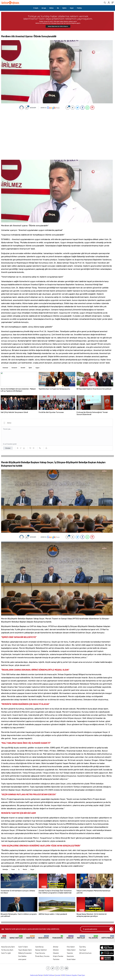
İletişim (41, 975)
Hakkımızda (34, 975)
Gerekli (23, 367)
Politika (79, 8)
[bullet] (33, 448)
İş (18, 869)
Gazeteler (30, 937)
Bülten (51, 8)
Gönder (8, 448)
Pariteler (81, 937)
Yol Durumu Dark (7, 950)
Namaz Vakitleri (16, 937)
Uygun (37, 367)
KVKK (63, 975)
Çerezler (58, 975)
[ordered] (30, 448)
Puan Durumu (57, 937)
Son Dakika (22, 956)
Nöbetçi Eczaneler (25, 953)
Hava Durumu (43, 937)
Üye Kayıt (82, 950)
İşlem (30, 367)
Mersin (25, 869)
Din (58, 8)
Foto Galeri (71, 947)
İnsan (13, 869)
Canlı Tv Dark (23, 947)
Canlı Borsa (39, 947)
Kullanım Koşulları (71, 975)
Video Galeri (71, 950)
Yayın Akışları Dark (25, 950)
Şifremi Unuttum (85, 953)
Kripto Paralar (108, 937)
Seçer (32, 869)
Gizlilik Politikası (49, 975)
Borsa (3, 937)
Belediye (5, 869)
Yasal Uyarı (81, 975)
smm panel (22, 959)
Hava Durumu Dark (8, 947)
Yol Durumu (93, 937)
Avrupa (44, 8)
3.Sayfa (35, 8)
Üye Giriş (82, 947)
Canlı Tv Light (6, 953)
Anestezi (5, 367)
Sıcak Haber (71, 959)
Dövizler (56, 950)
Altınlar (55, 947)
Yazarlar (70, 953)
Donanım (14, 367)
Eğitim (64, 8)
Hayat (72, 8)
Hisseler (69, 937)
